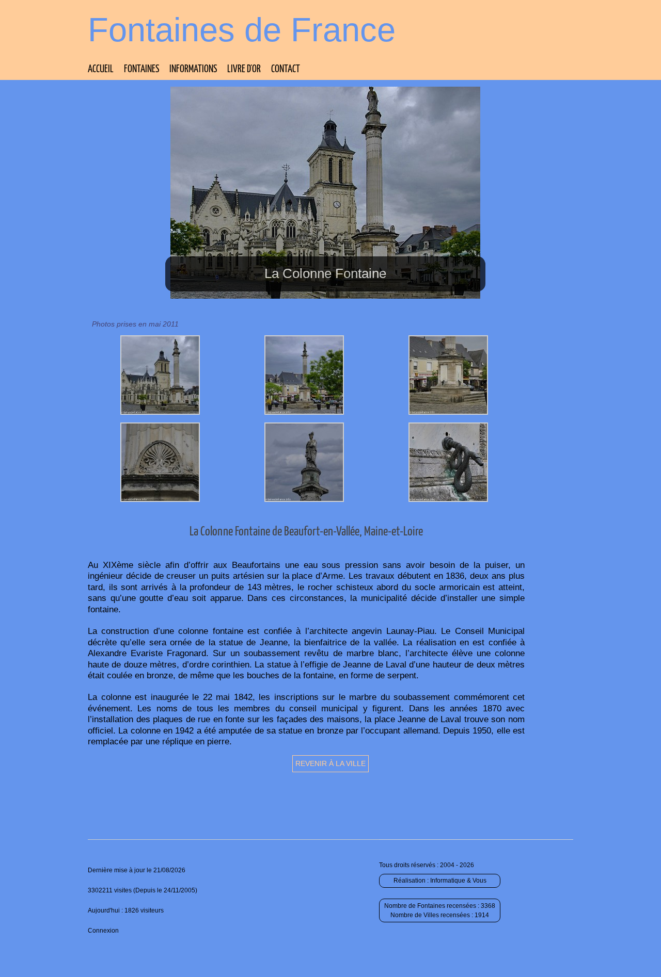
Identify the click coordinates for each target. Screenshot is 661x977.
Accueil (101, 69)
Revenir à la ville (330, 763)
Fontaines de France (242, 29)
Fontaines (141, 69)
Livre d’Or (244, 69)
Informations (193, 69)
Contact (285, 69)
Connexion (103, 930)
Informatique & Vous (458, 880)
